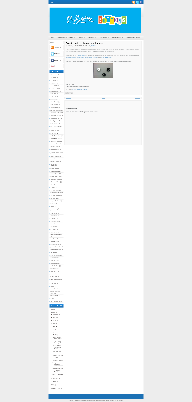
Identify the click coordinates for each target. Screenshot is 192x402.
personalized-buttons (56, 234)
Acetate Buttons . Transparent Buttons (57, 347)
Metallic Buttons (54, 221)
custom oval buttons (93, 57)
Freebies (52, 187)
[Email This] (67, 93)
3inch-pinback (54, 104)
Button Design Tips (55, 136)
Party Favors (53, 232)
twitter (52, 286)
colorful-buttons (54, 156)
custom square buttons (106, 57)
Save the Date (54, 260)
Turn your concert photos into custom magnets (57, 364)
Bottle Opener (117, 38)
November (56, 314)
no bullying (53, 229)
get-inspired (53, 198)
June (54, 326)
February (55, 378)
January (55, 381)
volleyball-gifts (54, 295)
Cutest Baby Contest (56, 179)
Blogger (60, 388)
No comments (95, 45)
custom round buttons (71, 57)
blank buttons (54, 123)
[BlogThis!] (68, 93)
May (54, 329)
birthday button (54, 121)
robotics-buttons (54, 258)
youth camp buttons (55, 301)
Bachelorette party (55, 118)
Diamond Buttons (55, 182)
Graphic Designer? (57, 374)
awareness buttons (55, 115)
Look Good (53, 218)
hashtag (52, 203)
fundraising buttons (55, 192)
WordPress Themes (82, 400)
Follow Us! (57, 54)
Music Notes (53, 226)
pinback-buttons (54, 244)
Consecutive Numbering (53, 165)
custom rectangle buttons (82, 57)
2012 (52, 385)
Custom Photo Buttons (133, 38)
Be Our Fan (57, 60)
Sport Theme (54, 271)
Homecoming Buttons (56, 209)
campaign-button (55, 144)
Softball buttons (54, 266)
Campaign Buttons (55, 141)
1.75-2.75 (53, 80)
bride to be (53, 133)
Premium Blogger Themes (107, 400)
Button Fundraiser (55, 138)
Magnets (81, 38)
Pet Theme (53, 239)
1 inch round (53, 75)
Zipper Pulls (92, 38)
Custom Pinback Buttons (66, 38)
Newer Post (68, 98)
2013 (52, 312)
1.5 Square (53, 77)
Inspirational (53, 213)
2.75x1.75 (53, 96)
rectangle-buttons (55, 255)
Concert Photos (54, 161)
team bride (53, 274)
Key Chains (104, 38)
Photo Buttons (54, 241)
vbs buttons (53, 289)
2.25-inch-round (54, 91)
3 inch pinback (54, 99)
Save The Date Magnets (56, 352)
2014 (52, 309)
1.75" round (53, 85)
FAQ (51, 184)
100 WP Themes (118, 400)
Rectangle (53, 252)
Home (51, 2)
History (52, 206)
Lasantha (98, 400)
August (55, 320)
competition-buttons (55, 159)
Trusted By (53, 283)
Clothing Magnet (55, 149)
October (55, 317)
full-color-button (54, 190)
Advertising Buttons (55, 110)
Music (52, 224)
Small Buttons (54, 263)
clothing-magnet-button (56, 152)
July (54, 323)
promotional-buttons (55, 249)
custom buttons (81, 55)
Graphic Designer (55, 201)
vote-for (52, 298)
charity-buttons (54, 146)
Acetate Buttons (54, 107)
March (54, 335)
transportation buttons (56, 279)
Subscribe (57, 47)
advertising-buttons (55, 113)
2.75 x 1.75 (53, 94)
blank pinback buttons (56, 126)
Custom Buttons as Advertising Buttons (57, 370)
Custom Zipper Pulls (56, 174)
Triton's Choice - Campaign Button (58, 342)
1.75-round (53, 83)
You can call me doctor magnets (57, 337)
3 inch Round (54, 102)
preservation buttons (56, 247)
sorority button (54, 268)
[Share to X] (70, 93)
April (54, 332)
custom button (54, 168)
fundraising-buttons (55, 195)
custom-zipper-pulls (55, 176)
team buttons (54, 276)
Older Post (137, 98)
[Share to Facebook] (72, 93)
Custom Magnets (55, 171)
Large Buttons (54, 216)
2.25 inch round (54, 88)
